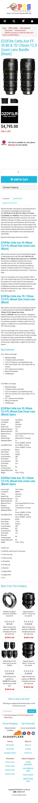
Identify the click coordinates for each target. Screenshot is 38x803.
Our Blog (28, 749)
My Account (10, 745)
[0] (23, 21)
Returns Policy (10, 770)
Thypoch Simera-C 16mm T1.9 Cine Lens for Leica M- (28, 614)
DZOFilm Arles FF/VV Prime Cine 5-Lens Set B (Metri (9, 663)
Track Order (10, 749)
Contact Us (28, 753)
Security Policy (10, 774)
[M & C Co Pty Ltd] (19, 9)
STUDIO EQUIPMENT (28, 763)
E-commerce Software (17, 795)
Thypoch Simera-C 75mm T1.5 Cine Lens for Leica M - (28, 663)
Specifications (17, 199)
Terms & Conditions (25, 715)
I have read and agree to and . (18, 716)
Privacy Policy (8, 717)
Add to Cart (20, 179)
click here (11, 145)
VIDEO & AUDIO (28, 775)
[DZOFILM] (9, 114)
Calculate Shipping (10, 187)
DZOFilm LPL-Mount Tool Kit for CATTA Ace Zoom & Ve (9, 614)
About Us (28, 745)
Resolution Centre (10, 753)
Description (6, 199)
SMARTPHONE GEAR (28, 780)
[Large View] (5, 101)
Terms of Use (9, 762)
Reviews (5, 203)
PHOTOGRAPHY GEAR (28, 770)
